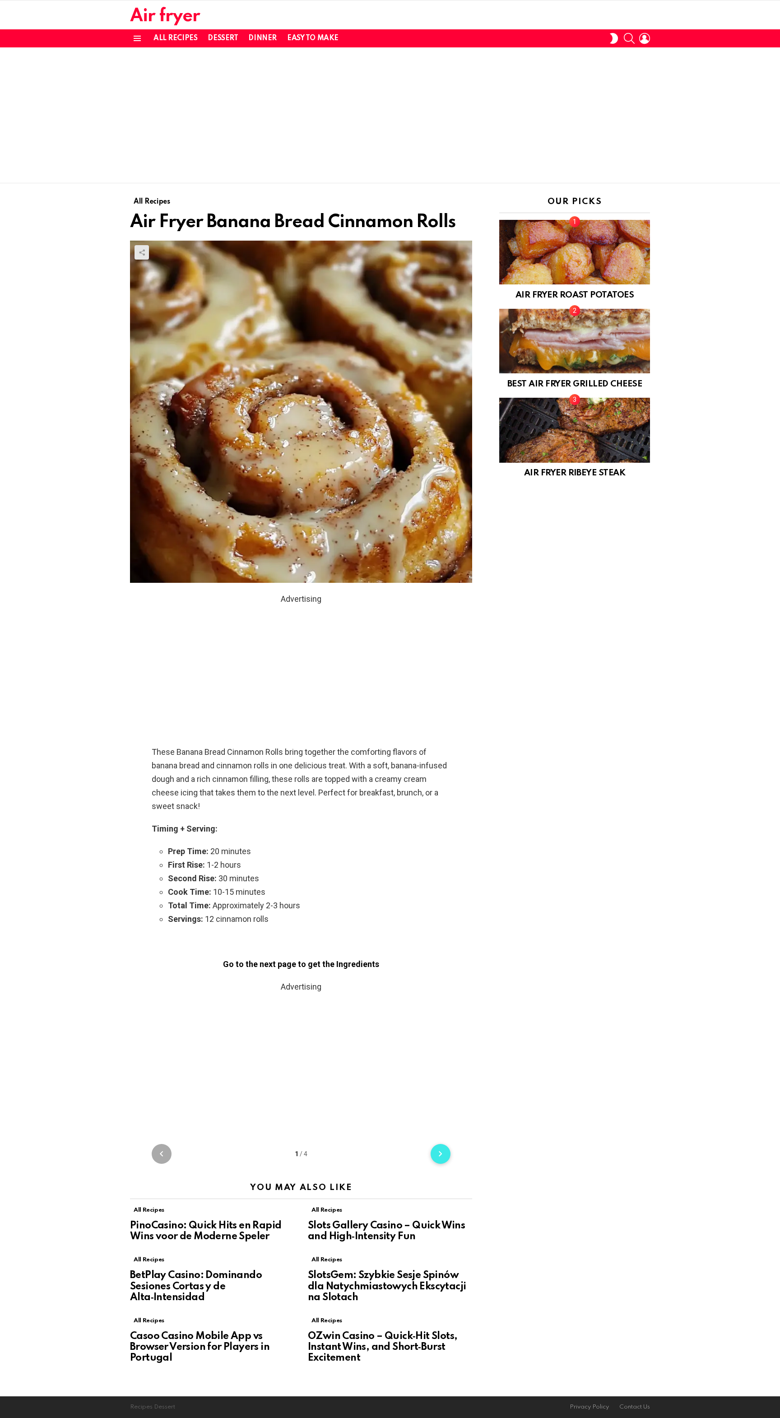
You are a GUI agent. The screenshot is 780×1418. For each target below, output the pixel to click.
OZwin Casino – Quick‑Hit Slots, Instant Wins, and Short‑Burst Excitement (382, 1347)
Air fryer (165, 16)
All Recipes (175, 38)
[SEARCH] (629, 38)
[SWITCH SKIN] (613, 38)
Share (142, 252)
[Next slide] (440, 1154)
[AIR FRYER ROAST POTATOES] (574, 252)
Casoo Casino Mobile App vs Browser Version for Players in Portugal (199, 1347)
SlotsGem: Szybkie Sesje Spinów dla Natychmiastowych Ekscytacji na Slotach (387, 1286)
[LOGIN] (644, 38)
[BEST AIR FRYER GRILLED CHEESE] (574, 341)
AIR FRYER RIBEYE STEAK (575, 473)
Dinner (262, 38)
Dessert (223, 38)
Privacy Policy (589, 1407)
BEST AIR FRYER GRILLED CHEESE (574, 384)
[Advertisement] (390, 115)
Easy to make (313, 38)
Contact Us (634, 1407)
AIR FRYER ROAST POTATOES (574, 295)
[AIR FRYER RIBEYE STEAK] (574, 430)
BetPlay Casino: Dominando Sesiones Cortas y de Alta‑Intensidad (196, 1286)
